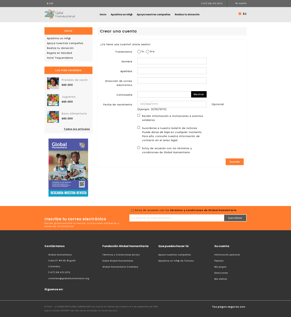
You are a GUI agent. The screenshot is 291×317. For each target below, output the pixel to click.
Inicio (103, 14)
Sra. (152, 51)
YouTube (89, 289)
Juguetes (69, 97)
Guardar (234, 161)
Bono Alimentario (74, 113)
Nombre (127, 61)
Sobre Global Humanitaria (117, 260)
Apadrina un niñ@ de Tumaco (176, 260)
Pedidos (219, 260)
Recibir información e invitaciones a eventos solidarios (172, 118)
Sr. (143, 51)
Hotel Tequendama (60, 58)
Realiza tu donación (187, 14)
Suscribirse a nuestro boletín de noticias (172, 134)
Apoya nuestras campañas (153, 14)
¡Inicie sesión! (141, 44)
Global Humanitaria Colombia (120, 266)
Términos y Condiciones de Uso (121, 254)
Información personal (227, 254)
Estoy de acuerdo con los (167, 150)
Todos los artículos (77, 129)
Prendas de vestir (75, 80)
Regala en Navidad (59, 53)
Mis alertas (220, 278)
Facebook (72, 289)
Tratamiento (123, 51)
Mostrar (199, 94)
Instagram (97, 289)
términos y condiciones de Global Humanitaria (203, 210)
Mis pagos (220, 266)
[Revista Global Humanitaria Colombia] (68, 167)
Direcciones (221, 272)
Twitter (80, 289)
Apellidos (126, 71)
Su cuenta (221, 246)
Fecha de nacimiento (117, 104)
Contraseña (125, 95)
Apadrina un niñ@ (122, 14)
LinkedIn (105, 289)
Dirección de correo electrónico (118, 83)
